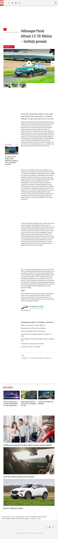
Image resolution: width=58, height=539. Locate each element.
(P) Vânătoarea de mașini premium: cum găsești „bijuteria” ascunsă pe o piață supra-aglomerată (27, 445)
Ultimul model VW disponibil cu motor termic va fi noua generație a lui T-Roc (29, 403)
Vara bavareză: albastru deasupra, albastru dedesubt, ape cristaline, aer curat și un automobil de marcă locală (11, 160)
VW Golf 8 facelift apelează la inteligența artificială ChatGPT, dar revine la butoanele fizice (10, 403)
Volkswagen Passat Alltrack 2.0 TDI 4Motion (40, 358)
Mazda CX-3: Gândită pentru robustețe (13, 508)
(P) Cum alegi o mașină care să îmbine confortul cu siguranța (18, 477)
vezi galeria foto (8, 46)
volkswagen (25, 358)
